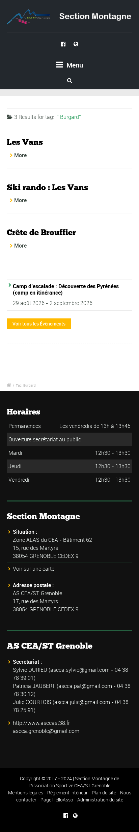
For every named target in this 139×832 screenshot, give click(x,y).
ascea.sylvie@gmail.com (80, 669)
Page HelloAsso (56, 799)
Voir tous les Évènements (38, 323)
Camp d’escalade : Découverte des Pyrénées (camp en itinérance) (66, 289)
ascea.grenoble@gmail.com (46, 731)
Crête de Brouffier (41, 232)
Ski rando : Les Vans (47, 187)
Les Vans (25, 142)
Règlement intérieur (67, 792)
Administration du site (100, 799)
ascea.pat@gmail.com (85, 686)
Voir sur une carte (33, 568)
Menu (74, 65)
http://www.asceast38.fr (41, 723)
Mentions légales (25, 792)
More (20, 155)
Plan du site (104, 792)
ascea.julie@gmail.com (82, 702)
